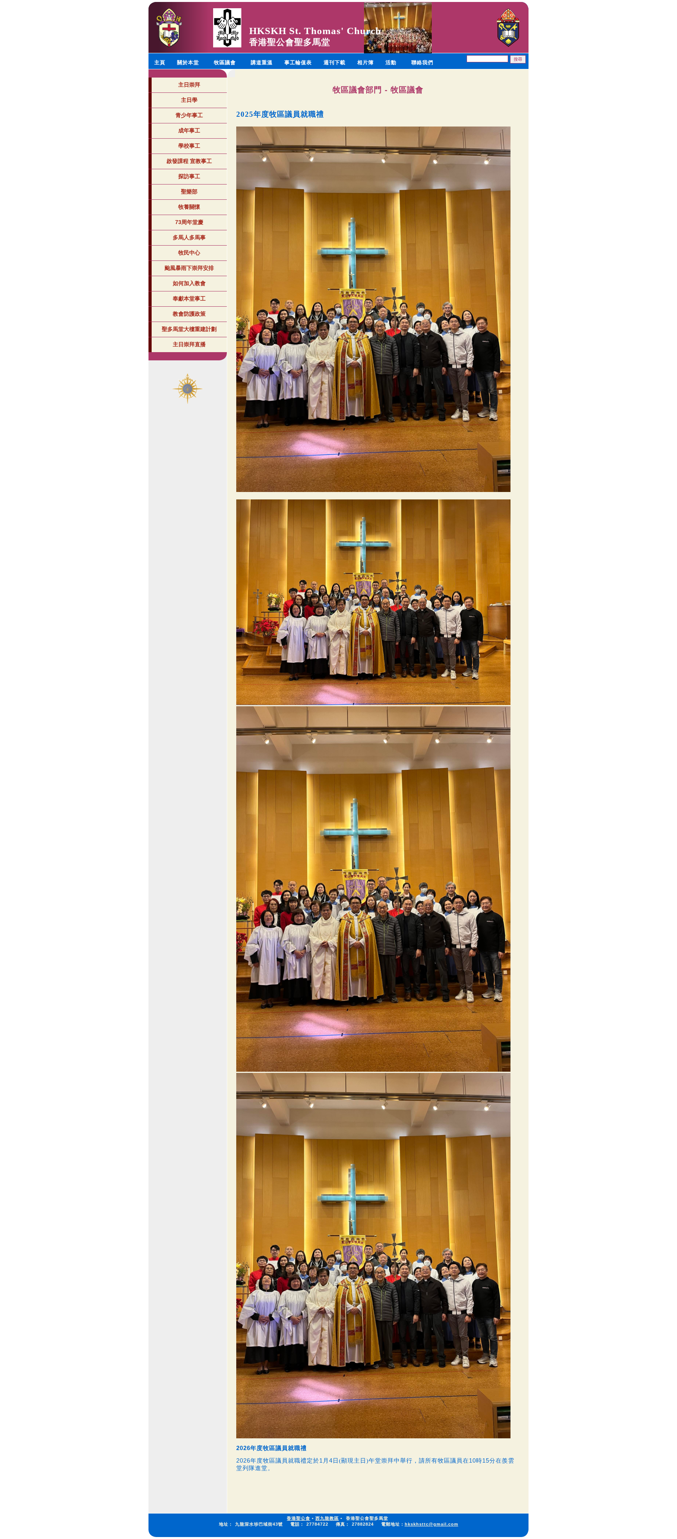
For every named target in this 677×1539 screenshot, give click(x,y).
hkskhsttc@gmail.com (431, 1524)
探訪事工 (189, 176)
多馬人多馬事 (189, 237)
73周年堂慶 (189, 222)
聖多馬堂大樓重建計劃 (189, 329)
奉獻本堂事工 (189, 298)
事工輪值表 (298, 62)
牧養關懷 (189, 207)
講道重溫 (262, 62)
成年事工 (189, 130)
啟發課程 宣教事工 (189, 161)
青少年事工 (189, 115)
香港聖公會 (298, 1518)
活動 (391, 62)
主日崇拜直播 (189, 344)
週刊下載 (335, 62)
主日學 (189, 100)
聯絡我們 (422, 62)
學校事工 (189, 146)
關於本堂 (188, 62)
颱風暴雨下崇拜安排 (189, 268)
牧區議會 (225, 62)
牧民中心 (189, 253)
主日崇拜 (189, 84)
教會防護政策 (189, 314)
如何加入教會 (189, 283)
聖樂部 (189, 191)
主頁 (159, 62)
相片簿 (365, 62)
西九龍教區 (327, 1518)
